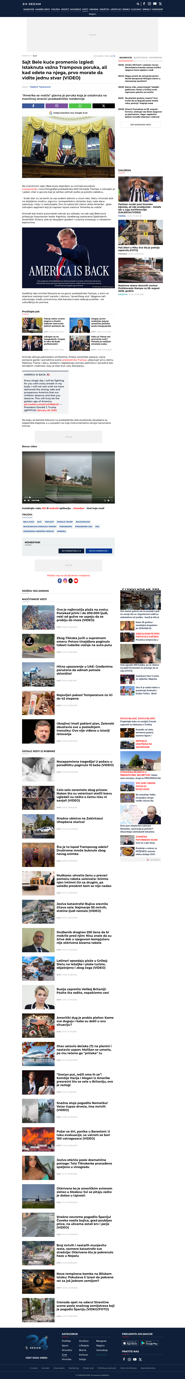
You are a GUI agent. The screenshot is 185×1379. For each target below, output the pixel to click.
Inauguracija (83, 522)
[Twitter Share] (103, 105)
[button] (69, 477)
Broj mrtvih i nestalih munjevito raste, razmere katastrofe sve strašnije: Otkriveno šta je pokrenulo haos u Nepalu (85, 1251)
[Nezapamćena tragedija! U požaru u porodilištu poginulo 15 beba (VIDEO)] (38, 769)
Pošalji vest (88, 1368)
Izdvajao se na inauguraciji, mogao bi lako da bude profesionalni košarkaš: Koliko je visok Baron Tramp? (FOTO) (54, 340)
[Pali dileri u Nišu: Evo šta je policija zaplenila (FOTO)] (140, 232)
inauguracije (29, 189)
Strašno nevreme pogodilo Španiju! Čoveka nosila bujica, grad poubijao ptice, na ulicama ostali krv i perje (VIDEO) (84, 1222)
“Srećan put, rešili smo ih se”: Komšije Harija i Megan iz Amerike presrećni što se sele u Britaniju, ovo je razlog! (85, 1080)
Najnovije (28, 9)
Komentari (155, 57)
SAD (97, 526)
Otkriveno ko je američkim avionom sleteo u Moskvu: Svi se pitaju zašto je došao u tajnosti (84, 1192)
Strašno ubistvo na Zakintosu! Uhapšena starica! (80, 820)
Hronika (93, 9)
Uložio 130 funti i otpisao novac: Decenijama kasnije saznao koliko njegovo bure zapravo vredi (143, 67)
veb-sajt (49, 522)
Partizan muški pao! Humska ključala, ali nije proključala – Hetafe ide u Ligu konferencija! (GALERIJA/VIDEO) (139, 208)
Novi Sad (101, 1355)
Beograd (101, 1341)
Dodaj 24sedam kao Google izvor (70, 113)
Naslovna (26, 56)
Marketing (74, 1368)
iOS (44, 508)
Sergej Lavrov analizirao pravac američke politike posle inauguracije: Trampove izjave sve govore (101, 322)
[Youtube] (76, 580)
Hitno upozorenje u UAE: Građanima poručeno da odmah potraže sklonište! (85, 670)
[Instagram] (149, 4)
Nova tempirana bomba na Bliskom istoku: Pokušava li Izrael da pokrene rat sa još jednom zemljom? (85, 1277)
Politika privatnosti (107, 1368)
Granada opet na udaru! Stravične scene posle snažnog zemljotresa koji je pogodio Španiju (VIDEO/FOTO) (86, 1306)
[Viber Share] (57, 105)
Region (92, 14)
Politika (55, 9)
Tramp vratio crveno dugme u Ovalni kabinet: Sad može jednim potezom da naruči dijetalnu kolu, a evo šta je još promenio (55, 322)
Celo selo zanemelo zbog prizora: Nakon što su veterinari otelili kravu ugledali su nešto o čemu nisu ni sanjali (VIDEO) (84, 795)
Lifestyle (116, 9)
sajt (39, 522)
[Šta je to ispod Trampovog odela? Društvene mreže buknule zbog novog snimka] (38, 855)
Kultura (136, 9)
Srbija (146, 9)
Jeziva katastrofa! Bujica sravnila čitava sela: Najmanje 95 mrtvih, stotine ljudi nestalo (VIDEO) (82, 907)
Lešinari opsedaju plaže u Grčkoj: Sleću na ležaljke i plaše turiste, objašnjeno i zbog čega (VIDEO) (82, 964)
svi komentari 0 (71, 551)
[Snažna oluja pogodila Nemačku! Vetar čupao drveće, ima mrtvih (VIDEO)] (38, 1111)
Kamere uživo (42, 9)
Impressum (59, 1368)
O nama (34, 1368)
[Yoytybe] (155, 4)
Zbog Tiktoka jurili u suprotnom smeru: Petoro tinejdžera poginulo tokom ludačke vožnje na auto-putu (84, 642)
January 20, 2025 (47, 410)
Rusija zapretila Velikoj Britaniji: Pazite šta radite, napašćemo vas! (83, 991)
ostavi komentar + (99, 551)
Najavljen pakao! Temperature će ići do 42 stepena (85, 697)
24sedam (79, 508)
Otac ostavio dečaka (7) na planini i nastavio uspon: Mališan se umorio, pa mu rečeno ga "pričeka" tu (84, 1050)
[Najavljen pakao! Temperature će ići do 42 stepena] (38, 703)
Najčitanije (141, 57)
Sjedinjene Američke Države (38, 531)
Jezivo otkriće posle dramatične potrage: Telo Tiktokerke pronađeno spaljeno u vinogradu (84, 1163)
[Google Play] (149, 1343)
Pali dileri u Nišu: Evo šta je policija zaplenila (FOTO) (139, 249)
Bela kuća (28, 522)
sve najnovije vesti (140, 124)
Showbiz (75, 9)
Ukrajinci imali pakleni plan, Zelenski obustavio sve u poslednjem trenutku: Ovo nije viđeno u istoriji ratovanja (85, 729)
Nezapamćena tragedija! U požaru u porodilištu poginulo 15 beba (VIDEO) (85, 763)
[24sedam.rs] (31, 4)
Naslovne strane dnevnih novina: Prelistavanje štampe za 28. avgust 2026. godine (139, 288)
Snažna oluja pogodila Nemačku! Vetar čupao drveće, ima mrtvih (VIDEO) (82, 1106)
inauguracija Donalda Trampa (39, 526)
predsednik (65, 526)
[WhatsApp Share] (80, 105)
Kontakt (45, 1368)
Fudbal (122, 216)
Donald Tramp (65, 522)
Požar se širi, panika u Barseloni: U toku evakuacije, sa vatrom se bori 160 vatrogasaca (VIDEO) (83, 1135)
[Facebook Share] (33, 105)
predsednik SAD (83, 526)
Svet (84, 9)
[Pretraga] (138, 4)
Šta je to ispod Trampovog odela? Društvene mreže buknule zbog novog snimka (82, 850)
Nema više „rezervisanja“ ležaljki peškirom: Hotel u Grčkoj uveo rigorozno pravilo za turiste (142, 90)
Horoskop (157, 9)
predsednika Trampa (74, 360)
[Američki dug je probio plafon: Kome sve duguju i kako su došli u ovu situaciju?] (38, 1025)
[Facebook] (144, 4)
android (54, 508)
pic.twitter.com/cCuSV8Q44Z (41, 404)
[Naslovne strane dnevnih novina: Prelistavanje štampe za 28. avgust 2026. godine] (140, 270)
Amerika (61, 531)
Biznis (126, 9)
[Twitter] (160, 4)
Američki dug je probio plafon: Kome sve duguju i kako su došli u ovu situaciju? (85, 1021)
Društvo (104, 9)
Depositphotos (148, 1368)
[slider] (68, 497)
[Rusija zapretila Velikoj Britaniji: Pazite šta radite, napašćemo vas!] (38, 997)
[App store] (130, 1343)
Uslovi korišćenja (128, 1368)
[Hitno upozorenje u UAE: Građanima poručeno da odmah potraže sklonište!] (38, 674)
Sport (64, 9)
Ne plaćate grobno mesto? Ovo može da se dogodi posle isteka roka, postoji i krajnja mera (141, 101)
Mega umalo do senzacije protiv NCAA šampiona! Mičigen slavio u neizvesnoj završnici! (142, 78)
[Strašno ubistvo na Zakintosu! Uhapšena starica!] (38, 826)
